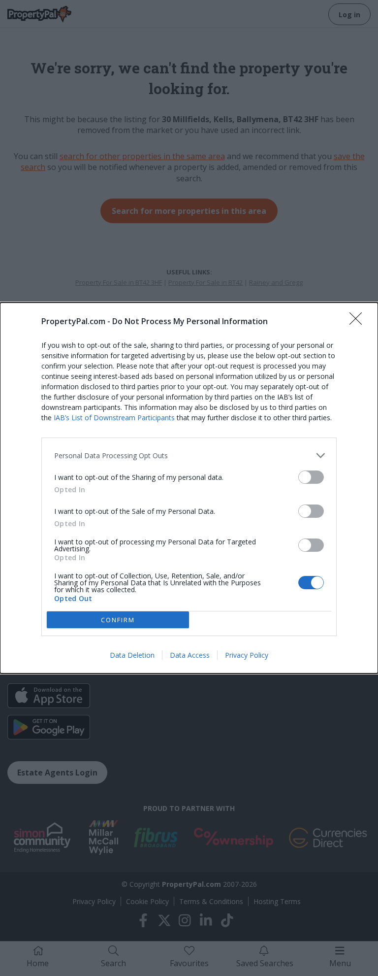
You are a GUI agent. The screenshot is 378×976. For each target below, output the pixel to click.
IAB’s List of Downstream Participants (114, 417)
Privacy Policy (246, 655)
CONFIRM (118, 619)
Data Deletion (132, 655)
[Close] (358, 321)
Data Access (190, 655)
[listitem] (189, 455)
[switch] (311, 477)
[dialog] (189, 488)
